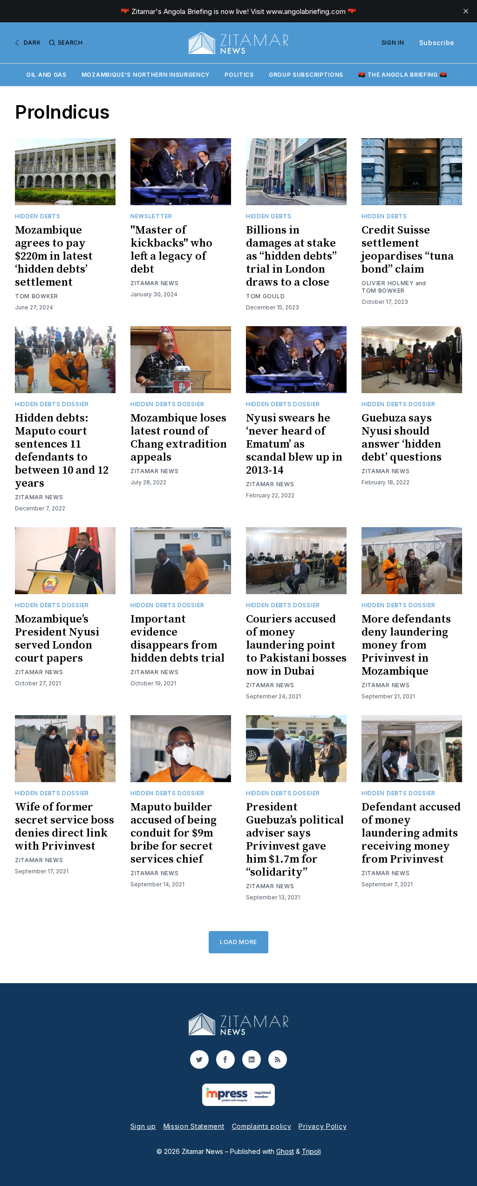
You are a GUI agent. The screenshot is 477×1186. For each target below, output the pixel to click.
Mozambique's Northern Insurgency (146, 74)
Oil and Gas (46, 74)
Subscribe (437, 43)
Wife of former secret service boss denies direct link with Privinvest (64, 826)
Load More (238, 941)
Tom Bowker (36, 296)
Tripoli (311, 1151)
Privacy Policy (323, 1126)
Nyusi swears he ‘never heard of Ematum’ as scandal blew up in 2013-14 (294, 444)
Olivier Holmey (387, 283)
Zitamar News (154, 283)
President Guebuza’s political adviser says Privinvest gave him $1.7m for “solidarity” (295, 839)
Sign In (393, 42)
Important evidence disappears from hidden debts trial (177, 638)
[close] (465, 11)
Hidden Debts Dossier (52, 404)
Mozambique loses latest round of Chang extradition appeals (178, 437)
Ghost (285, 1151)
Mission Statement (194, 1126)
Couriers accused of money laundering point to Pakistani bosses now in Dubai (296, 645)
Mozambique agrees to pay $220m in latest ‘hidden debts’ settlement (54, 256)
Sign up (143, 1126)
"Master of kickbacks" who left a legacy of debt (171, 249)
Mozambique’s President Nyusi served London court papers (57, 638)
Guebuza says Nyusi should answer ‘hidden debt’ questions (401, 437)
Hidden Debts (37, 216)
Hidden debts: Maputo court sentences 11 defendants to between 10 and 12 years (62, 450)
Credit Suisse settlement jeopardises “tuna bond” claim (407, 249)
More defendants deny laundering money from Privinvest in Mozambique (406, 645)
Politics (239, 74)
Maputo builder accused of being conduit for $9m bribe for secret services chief (173, 833)
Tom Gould (265, 296)
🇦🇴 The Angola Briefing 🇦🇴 (402, 74)
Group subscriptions (306, 74)
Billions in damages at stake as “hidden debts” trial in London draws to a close (291, 256)
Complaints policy (262, 1126)
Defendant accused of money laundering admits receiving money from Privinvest (411, 833)
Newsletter (151, 216)
